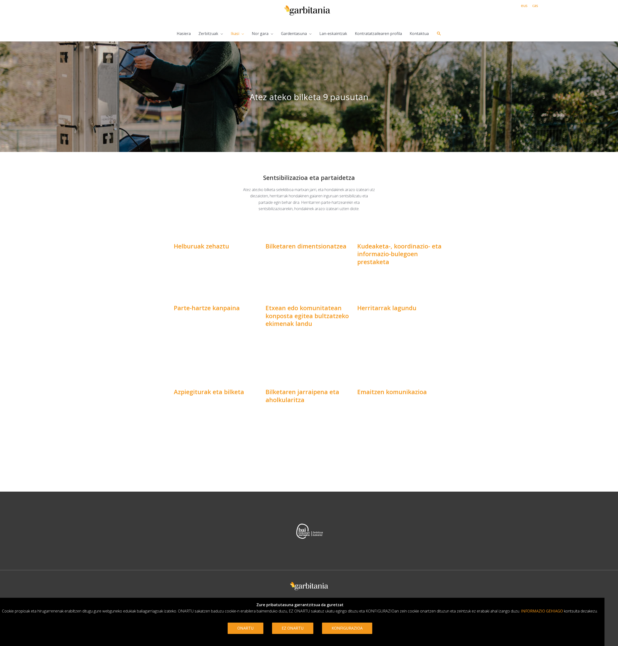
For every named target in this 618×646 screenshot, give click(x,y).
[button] (439, 33)
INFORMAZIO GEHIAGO (542, 611)
